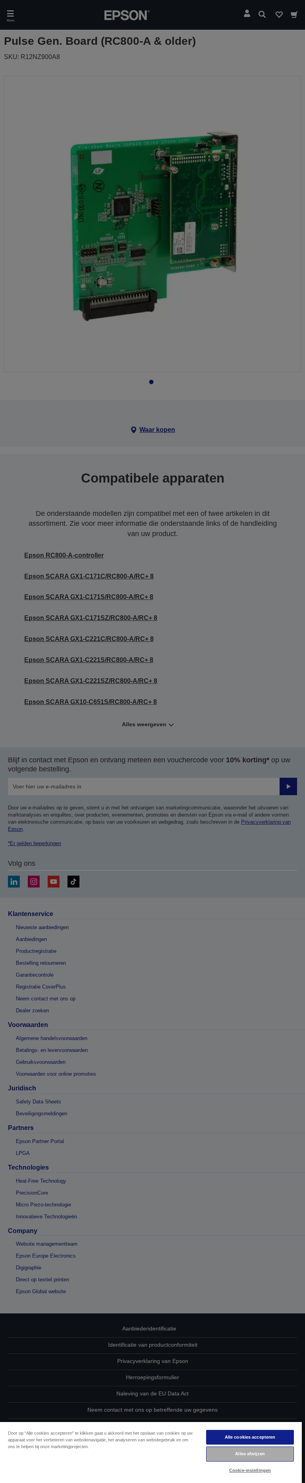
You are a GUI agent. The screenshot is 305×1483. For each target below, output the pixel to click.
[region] (151, 1452)
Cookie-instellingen (250, 1470)
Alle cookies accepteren (250, 1437)
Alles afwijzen (250, 1453)
